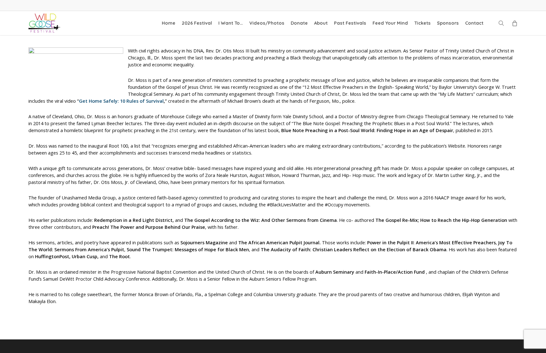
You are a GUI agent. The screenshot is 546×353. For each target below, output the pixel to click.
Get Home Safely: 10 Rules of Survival (121, 101)
